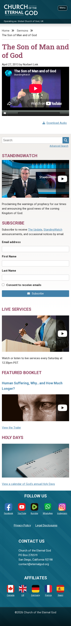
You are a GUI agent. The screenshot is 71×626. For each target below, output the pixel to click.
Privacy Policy (22, 525)
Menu (63, 7)
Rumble (34, 513)
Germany (35, 595)
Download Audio (57, 123)
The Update (35, 229)
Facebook (8, 513)
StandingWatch (53, 229)
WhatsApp (48, 513)
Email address (11, 242)
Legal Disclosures (46, 525)
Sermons (22, 30)
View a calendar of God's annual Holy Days (28, 484)
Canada (10, 595)
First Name (9, 256)
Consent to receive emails (23, 285)
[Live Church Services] (35, 333)
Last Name (9, 270)
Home (5, 30)
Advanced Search (59, 145)
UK (22, 595)
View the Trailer (11, 427)
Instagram (62, 513)
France (48, 595)
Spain (60, 595)
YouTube (22, 513)
